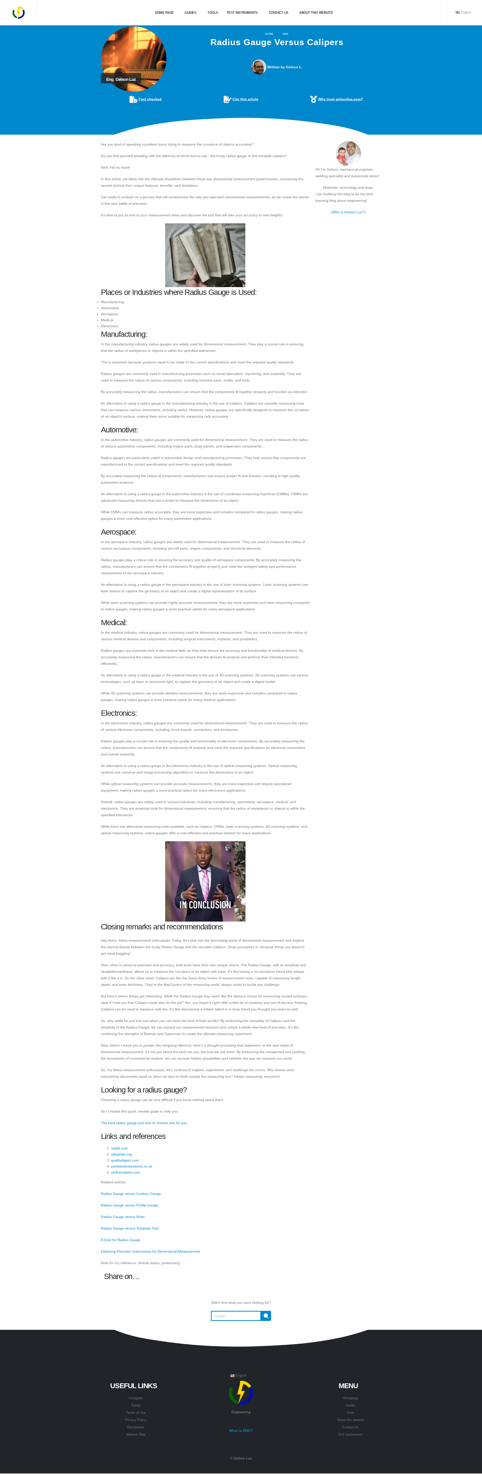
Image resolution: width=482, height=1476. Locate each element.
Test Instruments (242, 13)
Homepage (350, 1398)
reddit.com (119, 1148)
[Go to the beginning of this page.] (241, 1333)
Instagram (136, 1398)
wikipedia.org (121, 1154)
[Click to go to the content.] (241, 130)
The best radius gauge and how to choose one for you (144, 1123)
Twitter (136, 1405)
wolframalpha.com (125, 1172)
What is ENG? (241, 1431)
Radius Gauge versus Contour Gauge (131, 1194)
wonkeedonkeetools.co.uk (131, 1166)
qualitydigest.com (125, 1160)
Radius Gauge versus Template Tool (129, 1228)
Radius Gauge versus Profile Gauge (129, 1205)
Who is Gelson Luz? (348, 212)
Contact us (278, 13)
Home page (164, 13)
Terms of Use (136, 1413)
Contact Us (350, 1427)
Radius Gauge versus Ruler (123, 1217)
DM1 (285, 33)
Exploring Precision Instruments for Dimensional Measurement (150, 1251)
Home (269, 33)
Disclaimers (135, 1427)
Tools (212, 13)
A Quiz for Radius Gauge (120, 1240)
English (465, 12)
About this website (315, 13)
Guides (190, 13)
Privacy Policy (135, 1420)
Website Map (135, 1434)
